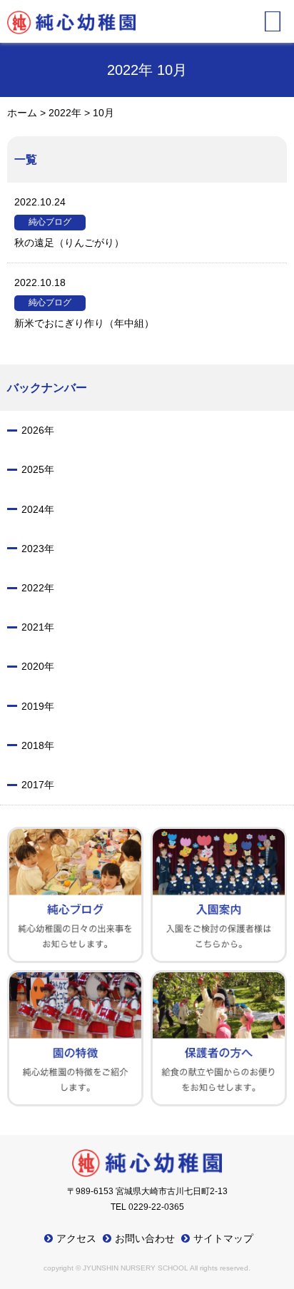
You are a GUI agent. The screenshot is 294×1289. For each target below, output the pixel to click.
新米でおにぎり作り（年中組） (84, 303)
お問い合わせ (145, 1238)
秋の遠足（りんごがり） (69, 222)
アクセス (76, 1238)
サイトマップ (223, 1238)
